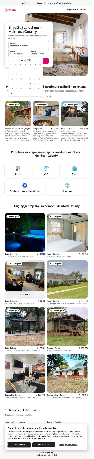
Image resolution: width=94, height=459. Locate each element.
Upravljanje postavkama (68, 445)
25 (17, 88)
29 (34, 88)
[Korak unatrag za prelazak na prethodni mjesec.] (12, 60)
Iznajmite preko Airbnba (76, 9)
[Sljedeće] (50, 97)
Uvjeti (54, 455)
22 (34, 84)
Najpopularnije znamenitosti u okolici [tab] (18, 415)
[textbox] (18, 53)
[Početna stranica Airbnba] (10, 9)
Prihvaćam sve (19, 445)
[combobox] (28, 45)
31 (12, 93)
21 (30, 84)
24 (12, 88)
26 (21, 88)
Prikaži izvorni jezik (64, 3)
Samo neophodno (44, 445)
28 (30, 88)
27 (25, 88)
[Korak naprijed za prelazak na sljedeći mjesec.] (38, 60)
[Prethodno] (42, 97)
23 (39, 84)
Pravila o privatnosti (43, 455)
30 (39, 88)
